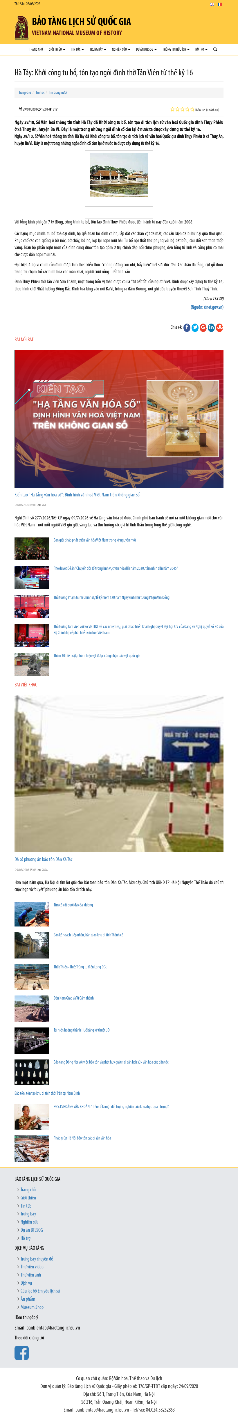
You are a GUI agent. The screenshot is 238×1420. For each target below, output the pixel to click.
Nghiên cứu (119, 50)
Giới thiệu (55, 50)
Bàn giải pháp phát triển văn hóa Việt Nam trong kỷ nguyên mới (95, 540)
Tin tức (76, 50)
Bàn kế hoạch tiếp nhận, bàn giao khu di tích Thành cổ (88, 935)
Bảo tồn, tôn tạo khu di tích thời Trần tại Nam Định (47, 1093)
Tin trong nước (58, 92)
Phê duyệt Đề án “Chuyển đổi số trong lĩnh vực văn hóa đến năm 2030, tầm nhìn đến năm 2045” (116, 569)
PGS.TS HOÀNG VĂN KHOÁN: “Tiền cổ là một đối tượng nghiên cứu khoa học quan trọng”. (111, 1107)
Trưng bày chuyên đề (37, 1259)
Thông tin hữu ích (175, 50)
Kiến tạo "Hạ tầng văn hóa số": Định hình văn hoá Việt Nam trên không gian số (77, 495)
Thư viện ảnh (31, 1275)
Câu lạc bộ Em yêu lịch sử (40, 1291)
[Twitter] (195, 328)
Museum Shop (32, 1307)
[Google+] (203, 328)
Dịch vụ (26, 1283)
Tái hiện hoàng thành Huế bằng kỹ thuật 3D (82, 1030)
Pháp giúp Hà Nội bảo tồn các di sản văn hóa (82, 1138)
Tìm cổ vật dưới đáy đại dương (73, 905)
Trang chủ (36, 50)
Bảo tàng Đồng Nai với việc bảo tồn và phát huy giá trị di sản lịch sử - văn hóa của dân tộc (111, 1062)
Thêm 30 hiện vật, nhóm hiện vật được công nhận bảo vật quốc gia (97, 656)
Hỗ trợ (200, 50)
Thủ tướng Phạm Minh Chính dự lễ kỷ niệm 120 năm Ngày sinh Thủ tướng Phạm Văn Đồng (112, 598)
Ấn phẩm (28, 1299)
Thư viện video (32, 1267)
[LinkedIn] (211, 328)
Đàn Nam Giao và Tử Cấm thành (74, 998)
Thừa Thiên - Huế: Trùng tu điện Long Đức (80, 967)
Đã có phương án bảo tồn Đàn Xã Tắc (43, 859)
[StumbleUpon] (219, 328)
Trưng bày (96, 50)
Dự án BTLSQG (145, 50)
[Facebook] (186, 328)
